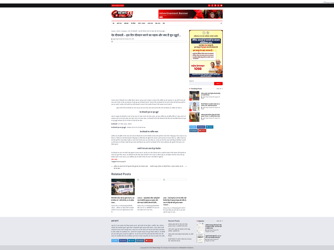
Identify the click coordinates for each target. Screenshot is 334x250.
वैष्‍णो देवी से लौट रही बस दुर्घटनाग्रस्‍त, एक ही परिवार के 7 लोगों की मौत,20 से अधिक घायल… (122, 200)
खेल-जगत (157, 23)
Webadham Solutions (186, 248)
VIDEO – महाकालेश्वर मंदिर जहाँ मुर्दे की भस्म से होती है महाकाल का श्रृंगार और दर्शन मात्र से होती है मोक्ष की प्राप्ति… (148, 200)
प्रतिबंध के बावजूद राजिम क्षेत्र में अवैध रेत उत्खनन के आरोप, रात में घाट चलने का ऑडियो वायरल (213, 226)
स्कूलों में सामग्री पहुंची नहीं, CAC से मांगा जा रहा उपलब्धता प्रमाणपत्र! (213, 236)
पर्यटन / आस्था (141, 23)
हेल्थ (164, 23)
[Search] (221, 23)
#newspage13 (121, 161)
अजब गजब (150, 23)
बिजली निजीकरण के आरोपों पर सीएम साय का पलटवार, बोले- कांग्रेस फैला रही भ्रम (210, 104)
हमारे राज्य (119, 23)
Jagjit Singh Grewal (118, 39)
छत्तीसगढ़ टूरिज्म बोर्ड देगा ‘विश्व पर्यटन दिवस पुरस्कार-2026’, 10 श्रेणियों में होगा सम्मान (210, 115)
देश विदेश (133, 23)
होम (113, 23)
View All (218, 88)
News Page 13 (157, 248)
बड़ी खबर (126, 23)
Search (191, 81)
